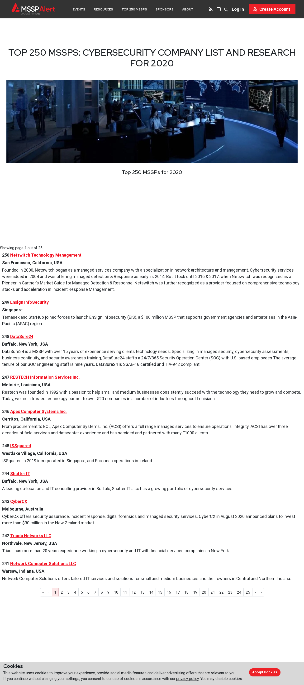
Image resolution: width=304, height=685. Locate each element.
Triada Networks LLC (30, 535)
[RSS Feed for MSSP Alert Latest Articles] (211, 9)
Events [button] (79, 9)
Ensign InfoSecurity (29, 302)
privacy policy (187, 678)
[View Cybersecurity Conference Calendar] (219, 9)
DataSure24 (21, 336)
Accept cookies (264, 672)
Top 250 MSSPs (134, 9)
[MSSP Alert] (33, 9)
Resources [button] (103, 9)
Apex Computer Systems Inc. (38, 411)
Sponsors (165, 9)
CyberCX (18, 501)
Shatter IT (20, 473)
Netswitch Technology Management (45, 255)
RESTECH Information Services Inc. (45, 377)
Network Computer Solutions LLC (43, 563)
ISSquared (20, 445)
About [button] (188, 9)
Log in (238, 9)
